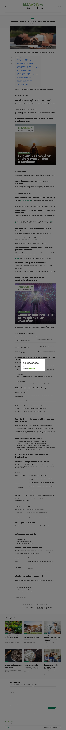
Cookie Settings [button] (26, 368)
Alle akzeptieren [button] (32, 368)
